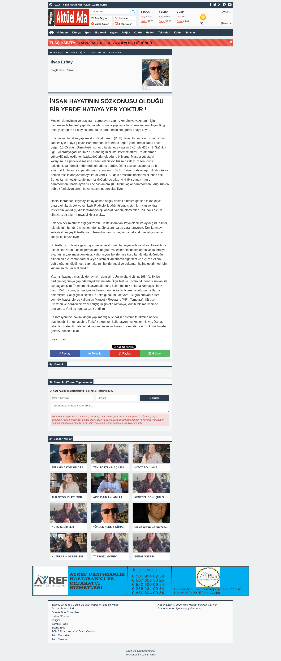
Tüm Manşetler (61, 635)
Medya (150, 32)
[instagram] (224, 4)
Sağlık (126, 32)
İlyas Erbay (62, 62)
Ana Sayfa (100, 18)
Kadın (178, 32)
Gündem (62, 32)
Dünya (76, 32)
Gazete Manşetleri (63, 608)
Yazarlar (73, 52)
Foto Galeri (125, 24)
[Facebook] (144, 88)
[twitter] (215, 4)
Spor (87, 32)
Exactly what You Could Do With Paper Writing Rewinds (85, 604)
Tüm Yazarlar (60, 639)
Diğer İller (227, 23)
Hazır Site (131, 651)
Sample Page (60, 623)
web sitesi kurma (146, 651)
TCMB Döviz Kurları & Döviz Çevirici (73, 631)
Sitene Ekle (58, 627)
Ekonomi (100, 32)
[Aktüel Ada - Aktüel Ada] (68, 17)
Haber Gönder (60, 616)
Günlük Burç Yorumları (65, 612)
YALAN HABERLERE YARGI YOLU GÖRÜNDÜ (115, 43)
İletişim (123, 18)
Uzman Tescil (149, 654)
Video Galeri (101, 24)
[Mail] (148, 88)
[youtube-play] (230, 4)
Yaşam (114, 32)
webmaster (131, 654)
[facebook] (211, 4)
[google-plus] (220, 4)
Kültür (138, 32)
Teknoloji (164, 32)
